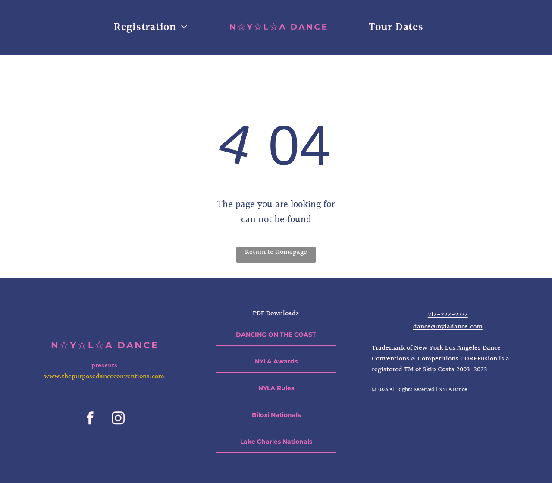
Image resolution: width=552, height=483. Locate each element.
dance (422, 327)
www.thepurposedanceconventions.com (104, 376)
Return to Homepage (276, 252)
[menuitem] (150, 27)
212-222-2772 (448, 314)
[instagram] (118, 419)
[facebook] (90, 419)
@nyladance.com (457, 327)
